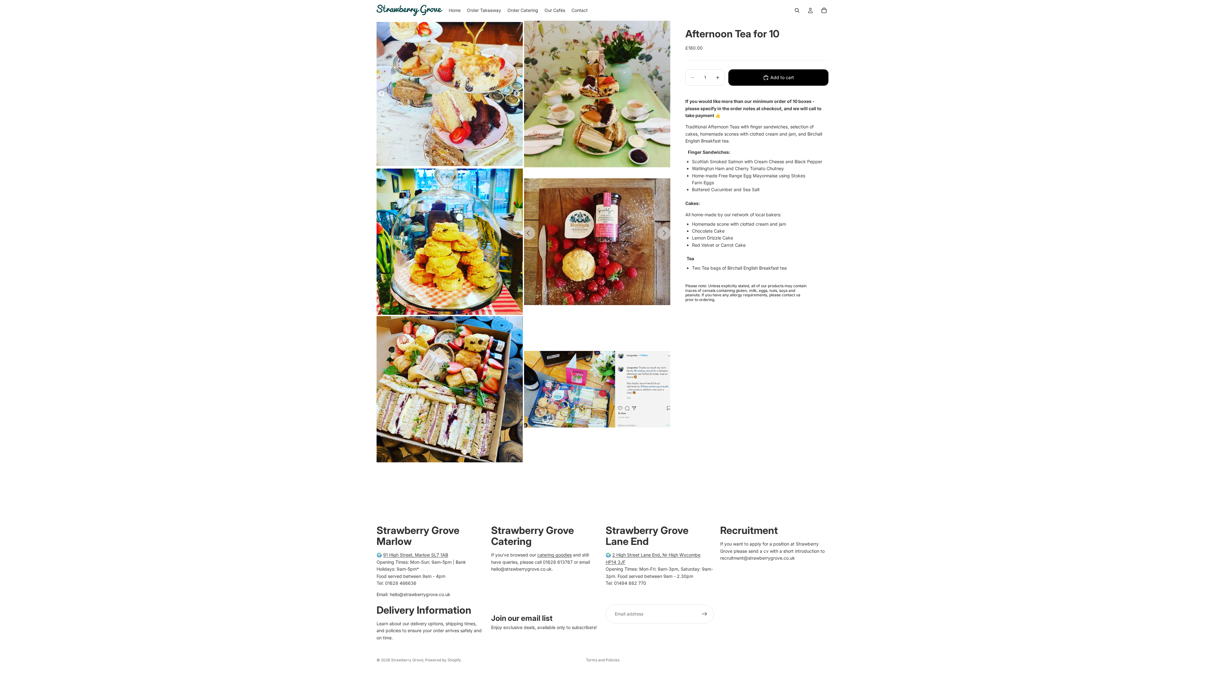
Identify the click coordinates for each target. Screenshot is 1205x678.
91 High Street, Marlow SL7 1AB (415, 554)
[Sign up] (704, 613)
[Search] (797, 10)
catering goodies (554, 554)
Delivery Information (424, 610)
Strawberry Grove (407, 660)
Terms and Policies (602, 660)
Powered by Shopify (443, 660)
